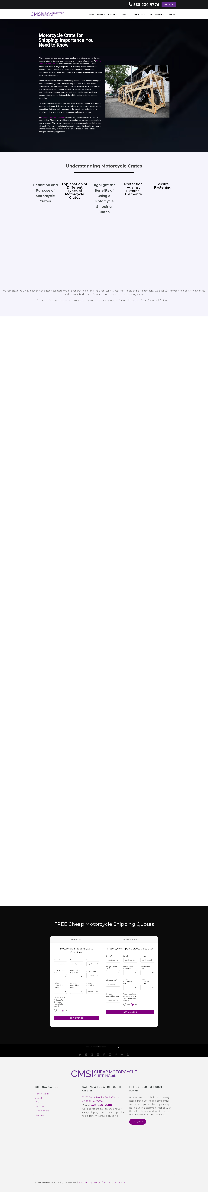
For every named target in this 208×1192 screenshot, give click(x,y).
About (38, 1098)
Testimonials (42, 1111)
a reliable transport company (53, 117)
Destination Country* (128, 967)
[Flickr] (110, 1054)
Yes (59, 1010)
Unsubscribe (118, 1182)
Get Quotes (76, 1018)
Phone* (89, 960)
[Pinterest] (104, 1054)
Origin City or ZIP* (59, 971)
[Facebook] (86, 1054)
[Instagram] (92, 1054)
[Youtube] (122, 1054)
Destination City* (145, 967)
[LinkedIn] (98, 1054)
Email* (72, 960)
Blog (37, 1102)
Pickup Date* (91, 971)
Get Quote (137, 1121)
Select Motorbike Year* (90, 985)
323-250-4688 (101, 1105)
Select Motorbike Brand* (58, 985)
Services (39, 1106)
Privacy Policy (85, 1182)
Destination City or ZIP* (75, 971)
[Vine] (116, 1054)
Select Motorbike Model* (74, 985)
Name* (57, 960)
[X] (79, 1054)
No (66, 1010)
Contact (39, 1115)
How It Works (42, 1094)
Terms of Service (102, 1182)
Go (118, 1047)
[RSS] (128, 1054)
